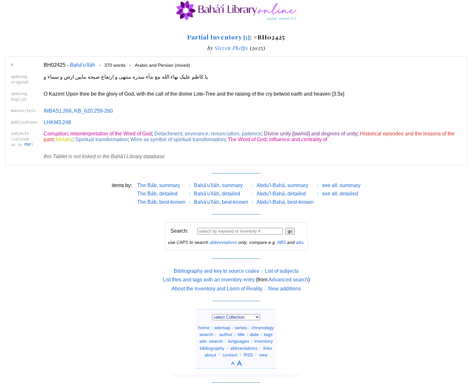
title (241, 334)
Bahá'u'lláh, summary (218, 185)
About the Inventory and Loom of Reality (216, 288)
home (204, 327)
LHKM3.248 (57, 122)
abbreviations (223, 242)
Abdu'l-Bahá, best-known (285, 202)
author (225, 334)
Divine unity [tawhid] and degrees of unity (310, 133)
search (206, 334)
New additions (284, 288)
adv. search (211, 341)
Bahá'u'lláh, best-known (221, 202)
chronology (262, 327)
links (267, 347)
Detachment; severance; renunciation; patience (207, 133)
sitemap (222, 327)
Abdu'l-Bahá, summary (282, 185)
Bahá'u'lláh (82, 65)
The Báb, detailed (157, 193)
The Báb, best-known (161, 202)
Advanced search (288, 279)
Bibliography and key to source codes (216, 271)
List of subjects (282, 271)
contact (230, 354)
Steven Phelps (231, 48)
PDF (27, 144)
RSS (248, 354)
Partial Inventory (218, 37)
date (254, 334)
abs (299, 242)
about (210, 354)
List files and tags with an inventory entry (209, 279)
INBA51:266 (58, 111)
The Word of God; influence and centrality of (277, 139)
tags (268, 334)
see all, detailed (340, 193)
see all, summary (341, 185)
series (241, 327)
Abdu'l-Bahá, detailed (281, 193)
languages (238, 341)
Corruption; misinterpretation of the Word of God (98, 133)
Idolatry (64, 139)
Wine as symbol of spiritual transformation (177, 139)
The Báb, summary (158, 185)
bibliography (212, 347)
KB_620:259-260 (93, 111)
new (263, 354)
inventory (263, 341)
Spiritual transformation (101, 139)
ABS (281, 242)
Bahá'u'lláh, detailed (217, 193)
